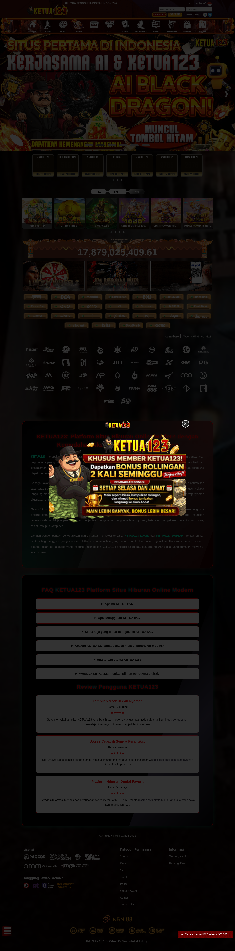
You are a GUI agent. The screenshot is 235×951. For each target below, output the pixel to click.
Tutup (185, 424)
